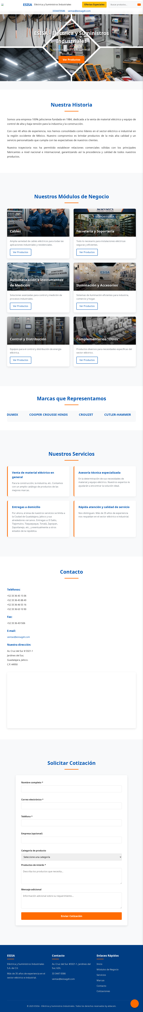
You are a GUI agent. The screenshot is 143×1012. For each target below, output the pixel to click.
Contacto (101, 985)
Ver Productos (71, 59)
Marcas (100, 980)
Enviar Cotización (71, 916)
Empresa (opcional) (31, 833)
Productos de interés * (33, 865)
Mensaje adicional (31, 889)
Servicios (101, 974)
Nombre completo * (32, 782)
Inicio (99, 964)
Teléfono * (27, 816)
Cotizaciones (103, 991)
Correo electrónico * (32, 799)
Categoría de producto (33, 850)
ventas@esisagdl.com (79, 10)
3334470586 (59, 10)
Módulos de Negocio (108, 969)
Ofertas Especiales (94, 4)
